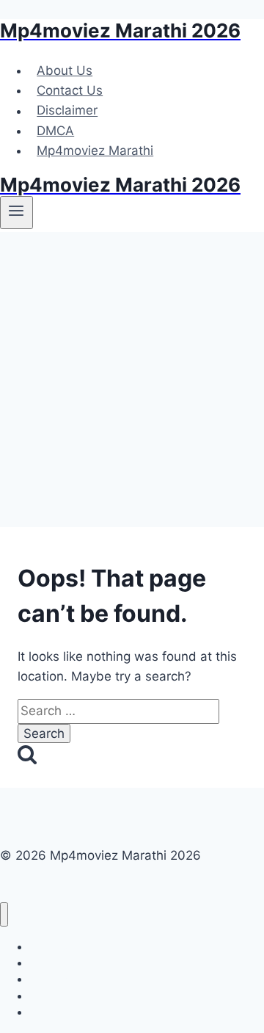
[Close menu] (4, 914)
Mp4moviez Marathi (95, 150)
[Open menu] (16, 212)
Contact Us (70, 90)
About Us (64, 70)
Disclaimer (67, 111)
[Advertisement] (132, 371)
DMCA (55, 130)
